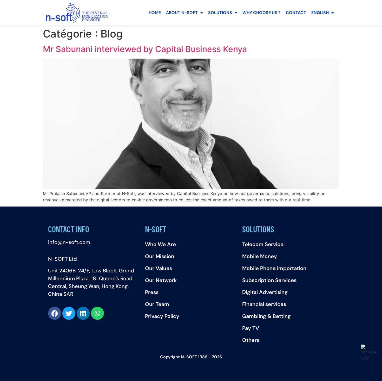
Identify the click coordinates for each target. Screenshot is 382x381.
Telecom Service (263, 244)
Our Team (157, 304)
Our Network (161, 280)
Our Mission (159, 256)
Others (250, 340)
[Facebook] (54, 313)
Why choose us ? (261, 12)
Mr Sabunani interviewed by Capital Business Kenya (145, 49)
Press (152, 292)
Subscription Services (269, 280)
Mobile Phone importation (274, 268)
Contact (296, 12)
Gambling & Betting (266, 316)
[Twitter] (68, 313)
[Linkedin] (83, 313)
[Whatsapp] (97, 313)
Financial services (264, 304)
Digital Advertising (265, 292)
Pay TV (250, 328)
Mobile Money (259, 256)
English (320, 12)
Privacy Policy (162, 316)
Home (155, 12)
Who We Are (160, 244)
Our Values (158, 268)
